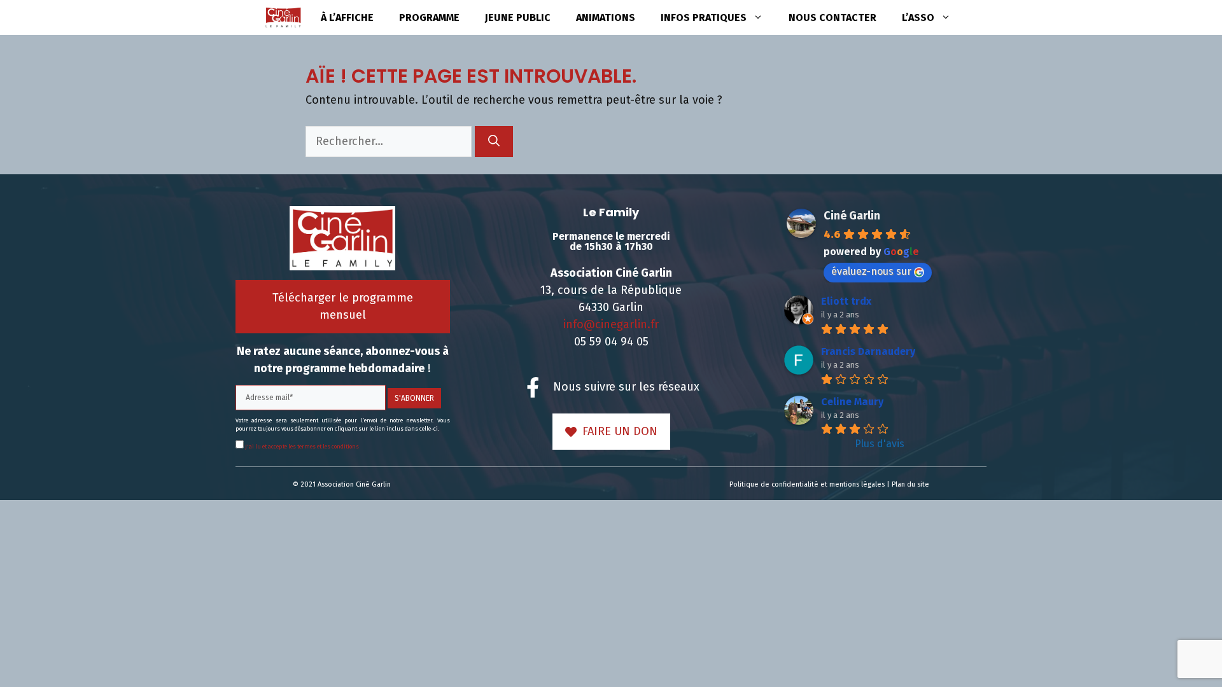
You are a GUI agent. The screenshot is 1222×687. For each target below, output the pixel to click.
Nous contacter (832, 17)
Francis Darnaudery (868, 351)
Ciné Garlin (852, 216)
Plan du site (910, 484)
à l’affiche (347, 17)
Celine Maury (852, 402)
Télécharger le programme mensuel (342, 306)
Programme (429, 17)
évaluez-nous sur (871, 271)
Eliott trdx (846, 301)
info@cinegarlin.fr (611, 324)
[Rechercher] (494, 141)
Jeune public (518, 17)
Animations (605, 17)
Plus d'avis (879, 444)
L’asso (918, 17)
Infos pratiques (704, 17)
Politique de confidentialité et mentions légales (807, 484)
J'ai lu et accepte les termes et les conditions (301, 446)
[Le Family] (283, 17)
